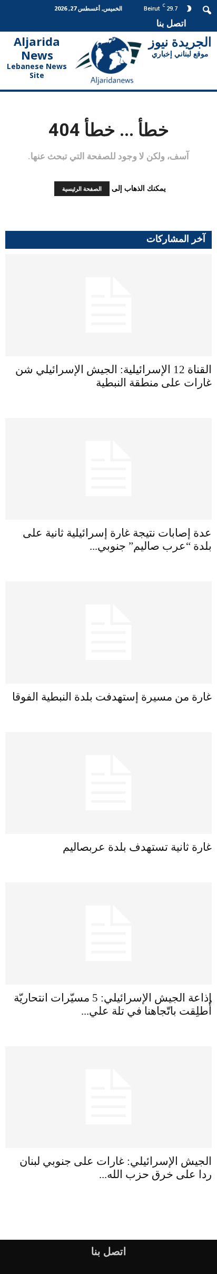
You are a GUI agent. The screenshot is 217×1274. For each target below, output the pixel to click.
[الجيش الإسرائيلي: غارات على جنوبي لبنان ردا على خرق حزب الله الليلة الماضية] (108, 1097)
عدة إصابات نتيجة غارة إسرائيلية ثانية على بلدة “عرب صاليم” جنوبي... (117, 539)
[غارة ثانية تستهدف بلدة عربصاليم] (108, 783)
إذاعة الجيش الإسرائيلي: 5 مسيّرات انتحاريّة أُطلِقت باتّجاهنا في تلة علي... (113, 1004)
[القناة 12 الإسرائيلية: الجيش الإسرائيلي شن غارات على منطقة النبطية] (108, 305)
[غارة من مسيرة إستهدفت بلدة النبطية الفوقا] (108, 632)
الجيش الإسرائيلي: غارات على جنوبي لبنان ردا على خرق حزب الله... (115, 1168)
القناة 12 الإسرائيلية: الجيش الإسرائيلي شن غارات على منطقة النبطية (113, 376)
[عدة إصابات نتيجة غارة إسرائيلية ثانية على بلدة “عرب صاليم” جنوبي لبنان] (108, 469)
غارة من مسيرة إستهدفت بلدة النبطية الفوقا (112, 697)
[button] (207, 9)
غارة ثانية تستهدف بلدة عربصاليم (137, 847)
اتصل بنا (171, 23)
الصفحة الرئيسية (82, 189)
